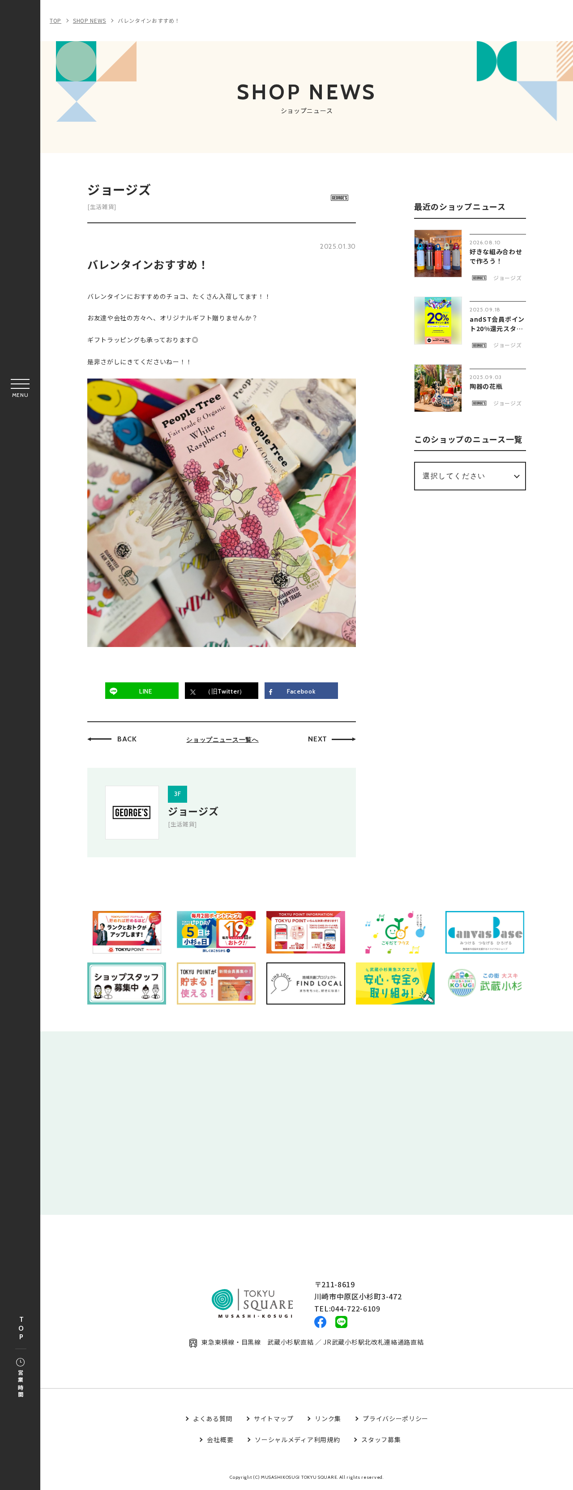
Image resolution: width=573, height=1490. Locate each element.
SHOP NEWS (89, 20)
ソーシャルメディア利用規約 (297, 1439)
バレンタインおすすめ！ (149, 20)
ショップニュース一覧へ (222, 740)
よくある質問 (212, 1418)
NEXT (317, 739)
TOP (21, 1328)
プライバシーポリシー (395, 1418)
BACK (127, 739)
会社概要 (220, 1439)
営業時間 (20, 1384)
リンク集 (328, 1418)
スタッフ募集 (381, 1439)
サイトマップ (273, 1418)
